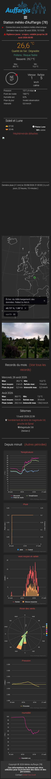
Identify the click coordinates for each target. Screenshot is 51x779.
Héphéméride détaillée (25, 133)
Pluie (25, 504)
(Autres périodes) (35, 444)
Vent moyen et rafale (28, 556)
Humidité (26, 713)
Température (27, 452)
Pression (26, 660)
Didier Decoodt (29, 775)
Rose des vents (27, 608)
